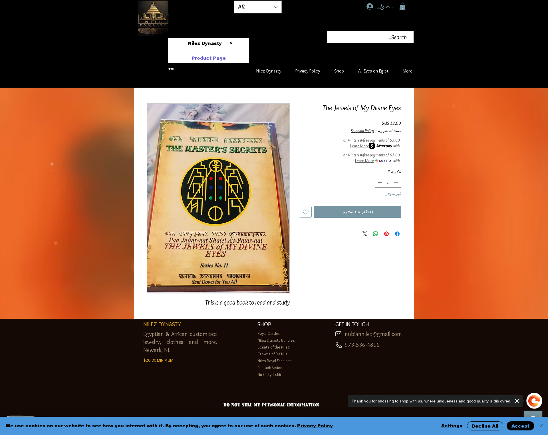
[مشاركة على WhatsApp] (375, 233)
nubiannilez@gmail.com (373, 334)
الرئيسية (393, 82)
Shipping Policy (362, 130)
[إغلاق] (541, 425)
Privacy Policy (315, 425)
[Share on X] (364, 233)
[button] (402, 6)
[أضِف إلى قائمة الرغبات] (306, 212)
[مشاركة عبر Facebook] (397, 233)
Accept (520, 426)
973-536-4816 (362, 344)
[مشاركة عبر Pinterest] (386, 233)
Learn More (359, 145)
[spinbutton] (388, 182)
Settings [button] (451, 425)
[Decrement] (396, 182)
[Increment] (379, 182)
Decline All (485, 426)
